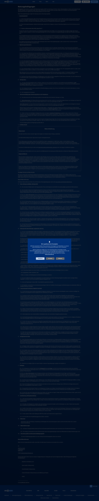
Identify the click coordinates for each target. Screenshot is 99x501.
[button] (40, 258)
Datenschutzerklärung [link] (49, 254)
